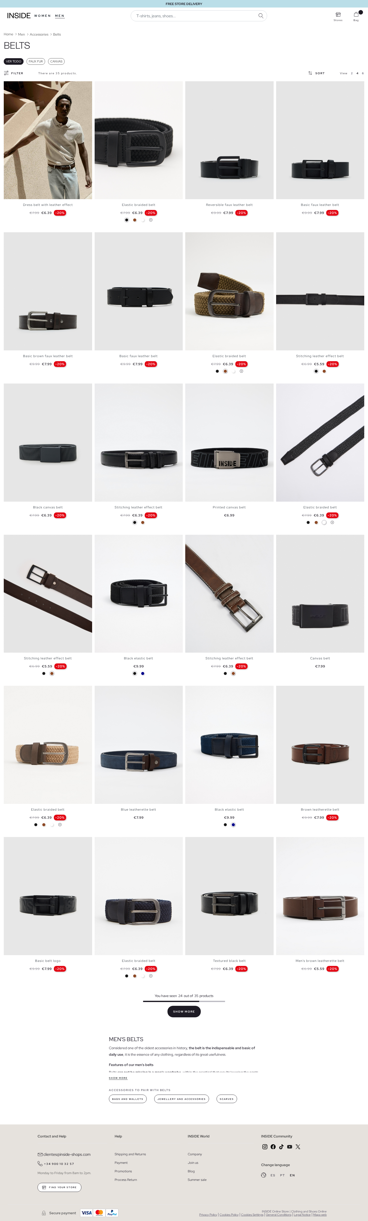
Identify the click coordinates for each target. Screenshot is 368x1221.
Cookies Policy (229, 1214)
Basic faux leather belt (320, 205)
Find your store (62, 1187)
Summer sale (197, 1180)
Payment (121, 1163)
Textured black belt (229, 961)
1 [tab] (9, 85)
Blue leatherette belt (138, 809)
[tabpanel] (48, 140)
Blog (191, 1171)
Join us (193, 1163)
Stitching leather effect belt (320, 356)
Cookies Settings (252, 1214)
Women (42, 16)
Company (195, 1154)
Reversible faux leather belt (229, 205)
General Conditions (278, 1214)
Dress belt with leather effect (48, 205)
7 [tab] (114, 236)
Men (60, 16)
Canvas (56, 61)
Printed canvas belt (229, 507)
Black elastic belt (138, 658)
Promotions (123, 1171)
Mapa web (320, 1214)
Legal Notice (302, 1214)
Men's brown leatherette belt (320, 961)
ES (273, 1175)
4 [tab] (16, 85)
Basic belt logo (48, 961)
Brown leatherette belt (320, 809)
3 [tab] (14, 85)
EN (292, 1175)
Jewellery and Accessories (181, 1099)
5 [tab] (109, 85)
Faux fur (36, 61)
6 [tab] (112, 236)
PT (283, 1175)
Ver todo (13, 61)
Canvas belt (320, 658)
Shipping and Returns (130, 1154)
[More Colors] (150, 220)
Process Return (126, 1180)
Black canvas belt (48, 507)
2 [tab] (11, 85)
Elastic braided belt (138, 205)
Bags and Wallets (127, 1099)
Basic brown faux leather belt (48, 356)
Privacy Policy (208, 1214)
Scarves (227, 1099)
